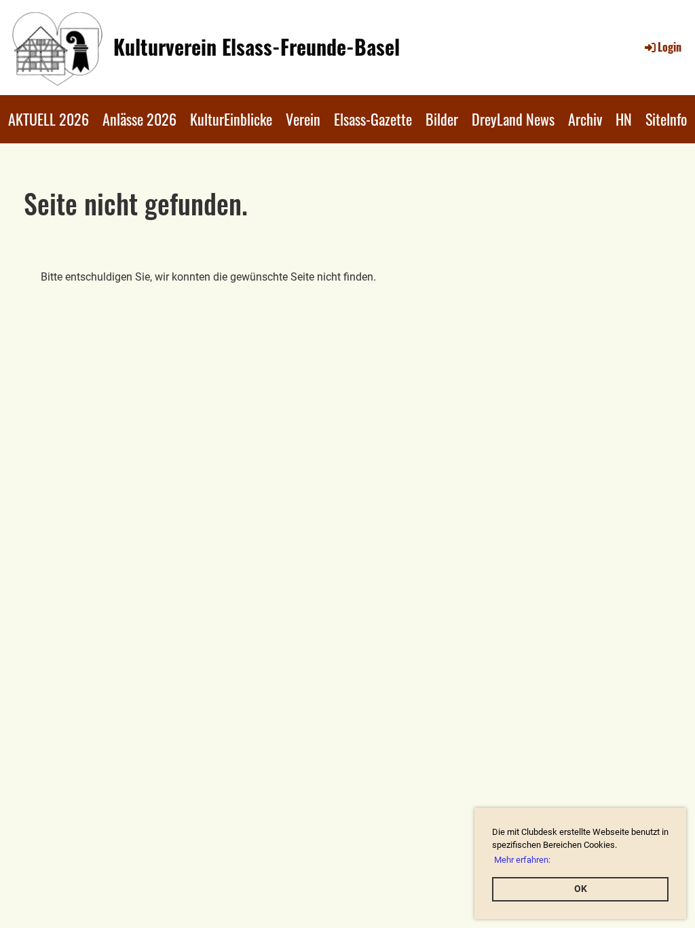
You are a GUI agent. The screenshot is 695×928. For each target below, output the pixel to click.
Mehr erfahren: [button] (522, 860)
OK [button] (580, 889)
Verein (303, 119)
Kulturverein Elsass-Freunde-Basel (256, 47)
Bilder (442, 119)
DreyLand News (513, 119)
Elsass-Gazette (373, 119)
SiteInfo (666, 119)
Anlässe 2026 (139, 119)
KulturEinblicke (231, 119)
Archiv (585, 119)
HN (624, 119)
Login (669, 47)
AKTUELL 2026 (48, 119)
